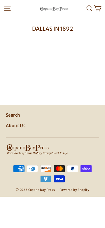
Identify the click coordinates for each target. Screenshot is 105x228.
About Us (15, 125)
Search (13, 115)
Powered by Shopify (74, 190)
